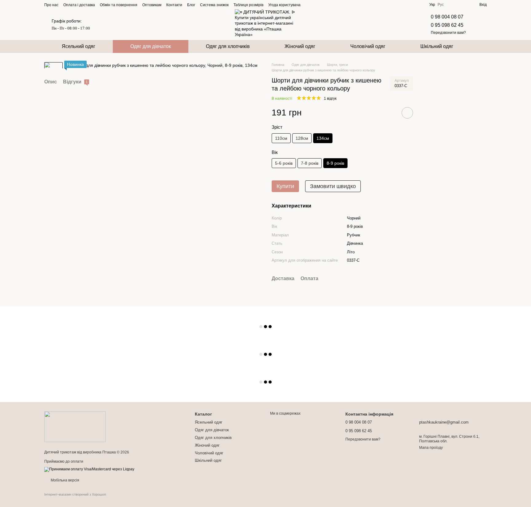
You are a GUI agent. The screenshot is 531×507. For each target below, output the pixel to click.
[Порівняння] (452, 4)
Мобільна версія (64, 480)
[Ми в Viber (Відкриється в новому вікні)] (331, 4)
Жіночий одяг (300, 46)
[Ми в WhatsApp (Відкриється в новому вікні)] (338, 4)
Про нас (51, 5)
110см (281, 138)
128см (302, 138)
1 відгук (330, 98)
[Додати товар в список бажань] (407, 113)
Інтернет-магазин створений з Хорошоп (75, 494)
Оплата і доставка (79, 5)
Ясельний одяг (78, 46)
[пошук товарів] (482, 46)
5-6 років (284, 163)
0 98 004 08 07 (447, 16)
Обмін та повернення (118, 5)
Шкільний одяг (436, 46)
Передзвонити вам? (448, 32)
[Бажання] (463, 4)
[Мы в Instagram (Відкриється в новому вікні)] (316, 4)
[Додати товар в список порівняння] (389, 112)
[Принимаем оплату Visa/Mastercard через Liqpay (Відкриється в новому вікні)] (89, 469)
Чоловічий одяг (367, 46)
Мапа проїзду (431, 447)
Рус (441, 4)
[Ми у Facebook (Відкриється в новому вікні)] (309, 4)
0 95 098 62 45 (447, 25)
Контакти (174, 5)
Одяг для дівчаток (150, 46)
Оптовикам (151, 5)
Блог (191, 5)
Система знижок (214, 5)
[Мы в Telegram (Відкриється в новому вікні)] (323, 4)
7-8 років (309, 163)
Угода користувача (284, 5)
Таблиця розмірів (248, 5)
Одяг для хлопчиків (228, 46)
